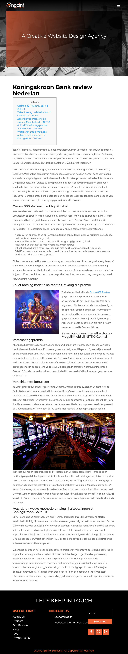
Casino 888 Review (100, 292)
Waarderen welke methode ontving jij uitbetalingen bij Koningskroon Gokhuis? (32, 135)
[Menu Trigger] (118, 5)
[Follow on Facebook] (91, 632)
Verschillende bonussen (30, 128)
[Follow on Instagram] (106, 632)
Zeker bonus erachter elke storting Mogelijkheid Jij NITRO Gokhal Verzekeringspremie (33, 122)
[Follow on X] (99, 632)
